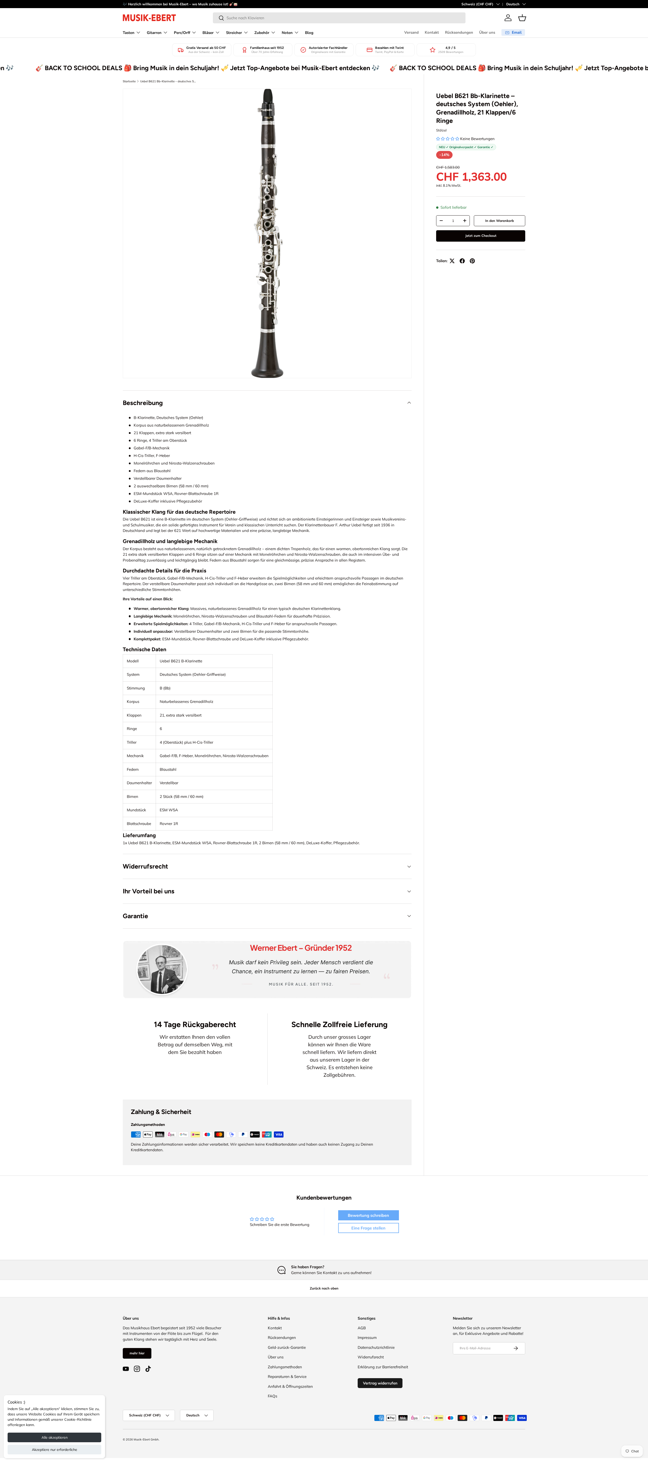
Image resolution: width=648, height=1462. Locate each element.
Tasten (128, 32)
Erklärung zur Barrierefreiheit (383, 1366)
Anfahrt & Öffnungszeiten (290, 1386)
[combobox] (339, 17)
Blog (309, 32)
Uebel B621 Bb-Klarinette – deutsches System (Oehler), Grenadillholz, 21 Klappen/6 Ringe (168, 81)
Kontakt (432, 32)
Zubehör (261, 32)
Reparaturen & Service (287, 1376)
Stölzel (441, 130)
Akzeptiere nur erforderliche (54, 1449)
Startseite (129, 81)
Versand (411, 32)
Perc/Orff (182, 32)
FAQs (272, 1396)
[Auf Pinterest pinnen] (472, 261)
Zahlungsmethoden (285, 1366)
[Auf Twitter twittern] (452, 261)
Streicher (234, 32)
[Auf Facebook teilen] (462, 261)
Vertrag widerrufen (380, 1383)
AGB (362, 1327)
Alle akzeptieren (55, 1437)
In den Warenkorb (499, 221)
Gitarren (154, 32)
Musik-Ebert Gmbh (146, 1439)
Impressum (367, 1337)
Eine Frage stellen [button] (368, 1227)
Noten (287, 32)
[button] (522, 17)
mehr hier (137, 1353)
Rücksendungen (459, 32)
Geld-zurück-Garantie (287, 1347)
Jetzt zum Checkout (480, 236)
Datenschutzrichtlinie (376, 1347)
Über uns (487, 32)
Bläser (208, 32)
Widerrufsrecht (371, 1357)
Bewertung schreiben (368, 1215)
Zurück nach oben (324, 1288)
